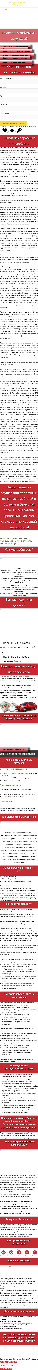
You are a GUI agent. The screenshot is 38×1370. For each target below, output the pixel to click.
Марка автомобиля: (6, 78)
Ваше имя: (3, 105)
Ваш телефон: (4, 113)
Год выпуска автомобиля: (8, 96)
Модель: (3, 87)
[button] (16, 51)
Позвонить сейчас (6, 1369)
